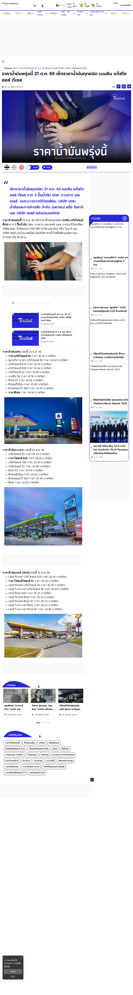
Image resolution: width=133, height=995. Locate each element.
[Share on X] (124, 86)
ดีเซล (55, 748)
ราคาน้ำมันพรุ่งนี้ (12, 742)
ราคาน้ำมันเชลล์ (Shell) (53, 766)
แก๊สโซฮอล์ (54, 742)
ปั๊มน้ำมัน (65, 748)
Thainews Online (14, 754)
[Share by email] (129, 86)
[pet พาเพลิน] (75, 5)
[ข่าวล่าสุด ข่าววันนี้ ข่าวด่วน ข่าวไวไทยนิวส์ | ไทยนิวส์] (16, 5)
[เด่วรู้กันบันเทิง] (69, 5)
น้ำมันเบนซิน (29, 742)
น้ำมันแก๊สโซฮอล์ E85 (39, 748)
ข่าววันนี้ (50, 760)
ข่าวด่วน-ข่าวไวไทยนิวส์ (63, 754)
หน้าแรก (8, 68)
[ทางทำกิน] (81, 5)
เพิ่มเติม (7, 966)
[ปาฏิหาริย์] (87, 5)
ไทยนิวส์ (44, 754)
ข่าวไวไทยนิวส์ (11, 760)
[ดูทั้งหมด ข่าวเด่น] (125, 218)
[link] (43, 320)
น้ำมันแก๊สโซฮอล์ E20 (15, 748)
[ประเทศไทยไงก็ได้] (98, 5)
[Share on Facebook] (119, 86)
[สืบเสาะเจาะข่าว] (58, 5)
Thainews (32, 754)
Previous (78, 685)
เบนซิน (42, 742)
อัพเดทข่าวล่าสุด (65, 760)
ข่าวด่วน (26, 760)
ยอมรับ (13, 971)
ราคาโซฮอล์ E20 (37, 772)
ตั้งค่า (13, 977)
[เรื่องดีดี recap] (63, 5)
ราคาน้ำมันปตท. (12, 766)
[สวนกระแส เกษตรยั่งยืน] (93, 5)
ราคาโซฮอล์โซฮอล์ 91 (15, 772)
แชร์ (113, 86)
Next (83, 685)
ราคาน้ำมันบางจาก (31, 766)
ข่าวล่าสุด (38, 760)
